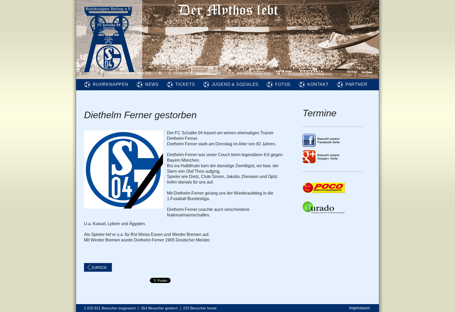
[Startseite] (109, 77)
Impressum (359, 308)
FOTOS (283, 84)
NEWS (152, 84)
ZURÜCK (99, 267)
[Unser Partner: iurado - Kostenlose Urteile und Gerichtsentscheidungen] (324, 212)
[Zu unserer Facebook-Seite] (321, 145)
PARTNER (356, 84)
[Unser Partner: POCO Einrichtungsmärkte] (324, 191)
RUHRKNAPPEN (110, 84)
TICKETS (185, 84)
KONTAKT (318, 84)
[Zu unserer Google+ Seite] (321, 162)
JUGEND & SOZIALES (235, 84)
